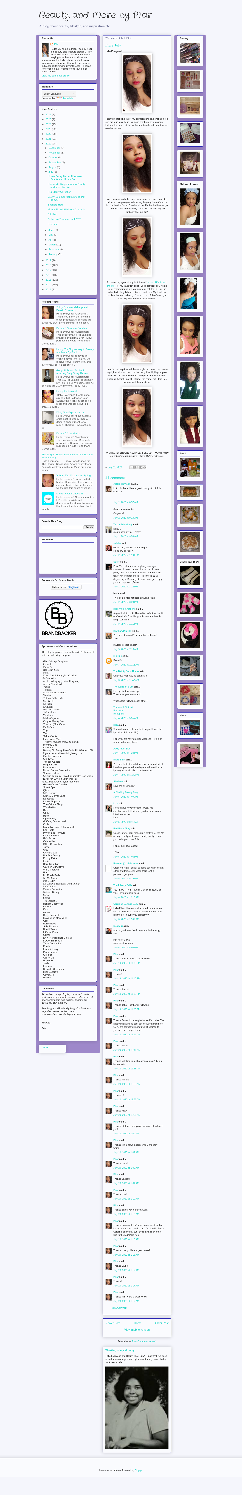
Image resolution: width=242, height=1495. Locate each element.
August (53, 167)
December (55, 147)
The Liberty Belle (122, 885)
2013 (49, 289)
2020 (49, 143)
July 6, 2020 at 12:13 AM (126, 897)
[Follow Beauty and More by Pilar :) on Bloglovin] (66, 588)
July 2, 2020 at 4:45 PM (125, 624)
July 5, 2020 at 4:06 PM (125, 856)
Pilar (116, 954)
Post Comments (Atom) (144, 1341)
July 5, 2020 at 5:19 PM (125, 878)
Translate (68, 98)
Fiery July (53, 224)
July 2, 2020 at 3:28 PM (125, 602)
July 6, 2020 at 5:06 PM (125, 947)
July (51, 172)
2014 (49, 284)
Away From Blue (121, 748)
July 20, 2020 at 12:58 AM (126, 1068)
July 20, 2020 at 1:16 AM (126, 1239)
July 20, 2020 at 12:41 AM (126, 1034)
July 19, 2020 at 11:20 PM (126, 1009)
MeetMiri (118, 926)
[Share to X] (138, 467)
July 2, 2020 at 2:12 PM (125, 586)
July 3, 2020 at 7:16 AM (125, 649)
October (53, 157)
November (55, 152)
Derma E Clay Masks (68, 433)
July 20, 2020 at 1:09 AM (126, 1133)
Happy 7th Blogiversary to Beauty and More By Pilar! (66, 185)
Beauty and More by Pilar (95, 15)
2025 (49, 119)
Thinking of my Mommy (119, 1350)
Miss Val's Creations (124, 608)
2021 (49, 138)
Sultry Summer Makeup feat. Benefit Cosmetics (72, 309)
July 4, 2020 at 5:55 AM (125, 718)
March (52, 244)
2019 (49, 260)
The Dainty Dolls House (126, 671)
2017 (49, 270)
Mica (116, 725)
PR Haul (52, 214)
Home (138, 1323)
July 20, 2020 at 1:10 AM (126, 1198)
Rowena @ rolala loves (126, 863)
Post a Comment (118, 1308)
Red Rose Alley (121, 828)
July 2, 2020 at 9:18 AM (125, 517)
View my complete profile (56, 75)
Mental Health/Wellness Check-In (66, 209)
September (55, 162)
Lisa (115, 803)
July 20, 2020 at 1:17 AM (126, 1270)
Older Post (161, 1323)
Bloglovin (118, 710)
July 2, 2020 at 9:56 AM (125, 536)
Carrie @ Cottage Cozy (125, 904)
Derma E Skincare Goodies (71, 328)
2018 (49, 265)
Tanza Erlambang (123, 524)
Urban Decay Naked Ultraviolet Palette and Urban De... (65, 178)
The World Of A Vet (123, 707)
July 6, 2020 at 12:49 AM (126, 919)
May (51, 234)
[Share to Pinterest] (144, 467)
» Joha (117, 543)
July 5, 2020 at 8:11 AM (125, 822)
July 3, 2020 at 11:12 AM (126, 664)
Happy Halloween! (66, 391)
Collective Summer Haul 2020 (64, 219)
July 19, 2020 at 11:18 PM (126, 963)
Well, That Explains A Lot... (71, 412)
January (53, 254)
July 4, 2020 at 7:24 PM (125, 753)
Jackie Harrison (121, 484)
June (52, 230)
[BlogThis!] (134, 467)
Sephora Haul (55, 204)
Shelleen (118, 781)
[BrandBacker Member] (59, 635)
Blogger (138, 1470)
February (54, 249)
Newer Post (112, 1323)
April (51, 239)
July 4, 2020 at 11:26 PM (126, 775)
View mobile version (137, 1329)
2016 (49, 274)
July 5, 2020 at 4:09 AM (125, 796)
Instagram (118, 713)
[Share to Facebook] (141, 467)
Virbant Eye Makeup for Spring (73, 475)
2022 (49, 133)
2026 (49, 114)
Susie (116, 561)
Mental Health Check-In (69, 493)
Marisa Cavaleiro (122, 630)
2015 (49, 279)
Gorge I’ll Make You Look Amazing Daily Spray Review (72, 372)
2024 (49, 124)
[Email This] (131, 467)
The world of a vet (123, 686)
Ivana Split (119, 759)
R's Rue (117, 656)
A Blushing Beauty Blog (125, 792)
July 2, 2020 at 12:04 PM (126, 555)
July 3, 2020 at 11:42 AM (126, 680)
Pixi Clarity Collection (59, 191)
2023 (49, 129)
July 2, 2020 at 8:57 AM (125, 502)
